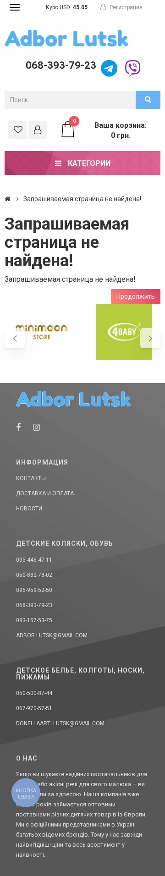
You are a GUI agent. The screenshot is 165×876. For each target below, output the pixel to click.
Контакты (31, 478)
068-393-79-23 (60, 65)
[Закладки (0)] (17, 130)
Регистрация (125, 7)
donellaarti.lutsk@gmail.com (60, 723)
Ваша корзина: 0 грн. (110, 130)
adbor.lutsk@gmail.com (52, 635)
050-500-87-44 (34, 693)
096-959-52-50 (34, 590)
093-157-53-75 (34, 620)
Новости (29, 508)
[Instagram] (36, 427)
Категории (88, 163)
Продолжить (135, 296)
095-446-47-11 (34, 560)
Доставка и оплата (45, 493)
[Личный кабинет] (37, 130)
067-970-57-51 (34, 708)
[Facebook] (18, 427)
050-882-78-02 (34, 575)
